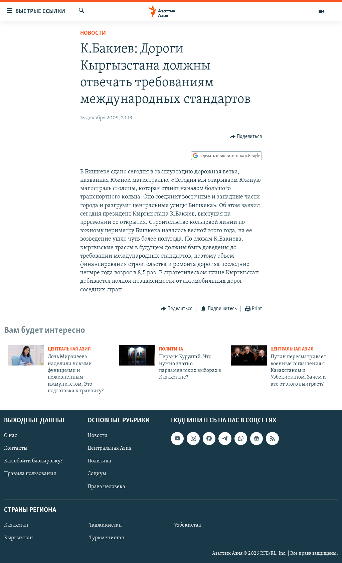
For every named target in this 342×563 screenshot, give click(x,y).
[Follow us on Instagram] (193, 438)
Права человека (106, 486)
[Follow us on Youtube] (177, 438)
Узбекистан (188, 525)
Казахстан (16, 525)
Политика (171, 349)
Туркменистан (107, 538)
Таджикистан (105, 525)
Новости (93, 33)
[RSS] (272, 438)
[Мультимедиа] (321, 11)
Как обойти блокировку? (33, 461)
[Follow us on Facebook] (209, 438)
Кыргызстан (18, 538)
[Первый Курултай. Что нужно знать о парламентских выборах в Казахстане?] (137, 355)
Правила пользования (30, 473)
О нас (10, 435)
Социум (97, 473)
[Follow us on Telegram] (224, 438)
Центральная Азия (69, 349)
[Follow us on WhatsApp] (240, 438)
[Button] (246, 136)
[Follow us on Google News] (256, 438)
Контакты (15, 448)
